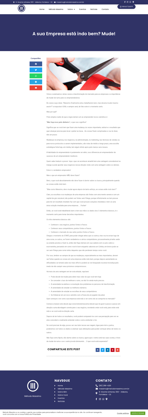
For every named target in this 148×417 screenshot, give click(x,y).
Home (41, 9)
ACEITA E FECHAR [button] (138, 413)
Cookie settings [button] (123, 413)
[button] (126, 6)
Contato (105, 9)
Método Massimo (56, 9)
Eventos (82, 9)
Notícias (93, 9)
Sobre (70, 9)
